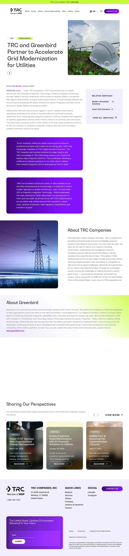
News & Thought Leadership (52, 11)
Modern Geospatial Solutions (100, 102)
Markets (27, 11)
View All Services (103, 118)
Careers (68, 508)
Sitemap (71, 531)
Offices (64, 11)
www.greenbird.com (15, 331)
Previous (94, 414)
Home (12, 38)
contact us (111, 11)
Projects (77, 11)
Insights (15, 434)
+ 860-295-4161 (13, 500)
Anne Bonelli (16, 86)
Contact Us (107, 362)
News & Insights (25, 38)
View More (112, 415)
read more (19, 464)
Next (98, 414)
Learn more (75, 2)
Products (40, 11)
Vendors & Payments (74, 505)
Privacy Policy (81, 531)
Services (33, 11)
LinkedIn (91, 492)
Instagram (92, 495)
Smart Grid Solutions (101, 109)
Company (70, 11)
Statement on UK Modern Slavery (78, 537)
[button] (92, 11)
